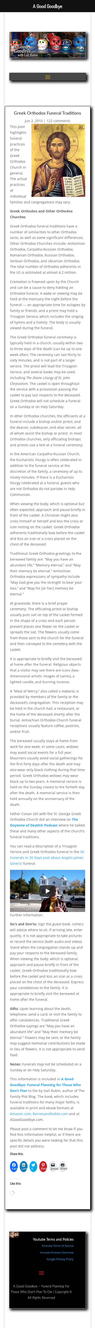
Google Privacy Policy (60, 1259)
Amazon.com (20, 1113)
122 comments (58, 120)
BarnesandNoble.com (50, 1113)
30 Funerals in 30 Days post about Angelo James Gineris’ (47, 857)
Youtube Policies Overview (57, 1252)
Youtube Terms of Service (58, 1245)
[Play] (47, 891)
